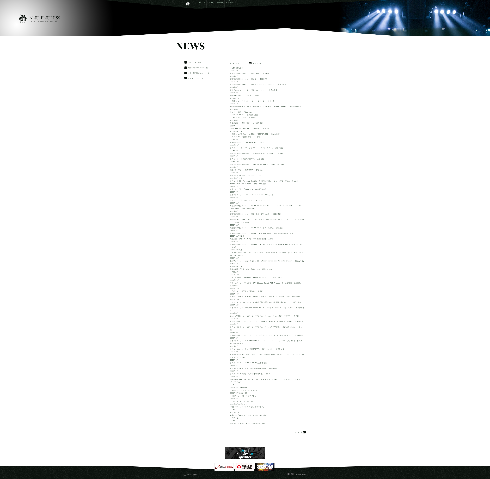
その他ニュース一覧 (195, 78)
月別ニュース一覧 (194, 62)
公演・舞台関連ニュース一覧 (199, 73)
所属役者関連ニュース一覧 (198, 68)
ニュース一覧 (298, 432)
